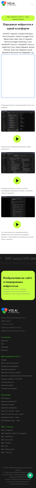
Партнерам (4, 347)
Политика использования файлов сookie (18, 481)
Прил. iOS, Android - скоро (10, 411)
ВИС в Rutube (6, 443)
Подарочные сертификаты (9, 366)
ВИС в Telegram (7, 430)
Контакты (4, 350)
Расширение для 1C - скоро (10, 417)
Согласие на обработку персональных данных (18, 479)
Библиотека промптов (8, 369)
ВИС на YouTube (7, 440)
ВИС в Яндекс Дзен (7, 449)
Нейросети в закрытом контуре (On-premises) (16, 376)
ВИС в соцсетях (7, 427)
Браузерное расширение (9, 408)
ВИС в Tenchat (6, 452)
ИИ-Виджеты (5, 398)
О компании (6, 337)
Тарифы (3, 360)
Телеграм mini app (7, 404)
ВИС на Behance (7, 436)
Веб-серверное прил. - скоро (10, 420)
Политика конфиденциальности (19, 484)
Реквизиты (4, 341)
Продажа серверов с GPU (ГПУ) (11, 379)
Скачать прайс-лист (7, 382)
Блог (2, 344)
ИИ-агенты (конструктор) (9, 363)
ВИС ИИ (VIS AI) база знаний (11, 373)
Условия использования (9, 388)
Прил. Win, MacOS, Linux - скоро (12, 414)
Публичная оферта (7, 385)
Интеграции (6, 395)
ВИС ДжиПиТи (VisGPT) (10, 356)
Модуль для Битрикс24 (8, 401)
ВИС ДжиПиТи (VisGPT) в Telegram (13, 433)
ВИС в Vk (4, 446)
